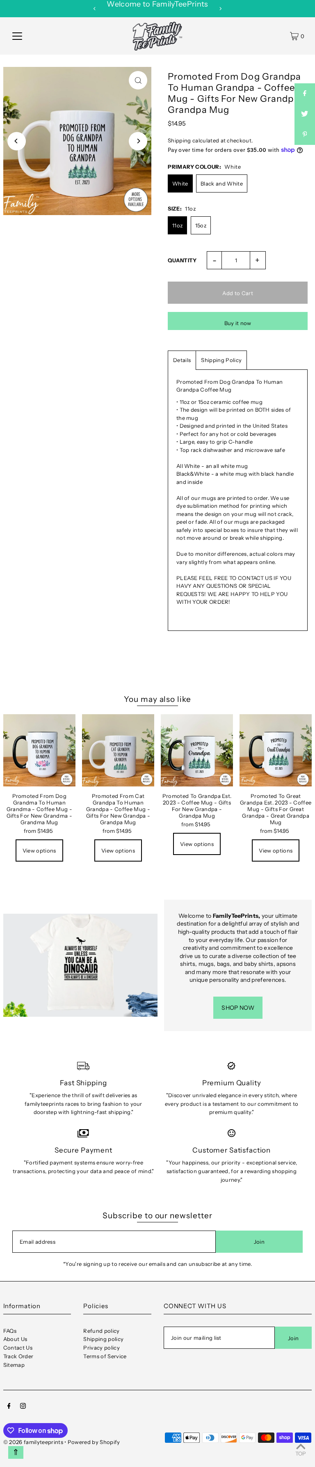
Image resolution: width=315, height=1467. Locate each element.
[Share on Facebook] (304, 93)
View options (39, 850)
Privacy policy (101, 1347)
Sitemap (14, 1365)
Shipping (179, 140)
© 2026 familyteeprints (33, 1442)
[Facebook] (9, 1407)
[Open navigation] (17, 36)
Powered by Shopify (94, 1442)
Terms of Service (104, 1356)
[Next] (220, 9)
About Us (15, 1339)
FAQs (9, 1330)
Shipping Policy (221, 360)
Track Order (18, 1356)
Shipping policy (103, 1339)
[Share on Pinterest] (304, 134)
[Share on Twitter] (304, 114)
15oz (200, 225)
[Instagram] (23, 1407)
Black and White (222, 183)
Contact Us (17, 1347)
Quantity (182, 260)
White (180, 183)
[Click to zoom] (138, 80)
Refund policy (101, 1330)
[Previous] (95, 9)
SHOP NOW (237, 1007)
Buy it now (237, 323)
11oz (177, 225)
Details (182, 360)
